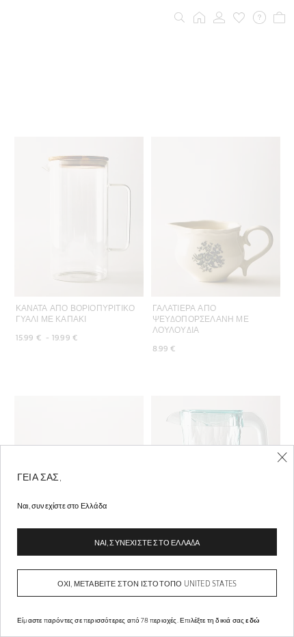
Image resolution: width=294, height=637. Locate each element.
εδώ (252, 620)
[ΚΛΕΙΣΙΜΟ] (282, 457)
